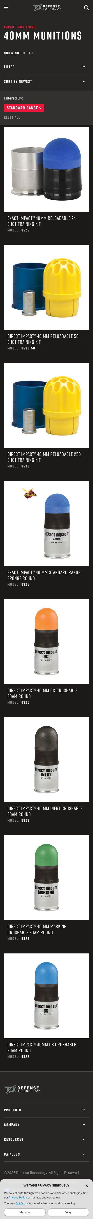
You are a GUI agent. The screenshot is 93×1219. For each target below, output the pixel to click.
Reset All (12, 117)
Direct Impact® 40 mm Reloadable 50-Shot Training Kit (46, 304)
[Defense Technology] (47, 7)
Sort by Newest (18, 81)
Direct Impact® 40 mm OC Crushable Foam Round (46, 658)
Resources (13, 1139)
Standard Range (25, 108)
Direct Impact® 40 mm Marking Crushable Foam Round (46, 894)
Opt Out (20, 1203)
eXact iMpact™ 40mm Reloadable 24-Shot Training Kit (46, 186)
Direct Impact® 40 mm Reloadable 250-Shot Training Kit (46, 422)
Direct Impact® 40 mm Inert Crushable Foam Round (46, 776)
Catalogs (12, 1154)
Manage (24, 1212)
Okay (68, 1212)
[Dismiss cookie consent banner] (87, 1185)
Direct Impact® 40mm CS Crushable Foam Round (46, 1012)
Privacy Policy (18, 1197)
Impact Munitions (20, 27)
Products (12, 1110)
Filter (9, 66)
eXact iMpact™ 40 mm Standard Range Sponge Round (46, 540)
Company (12, 1124)
